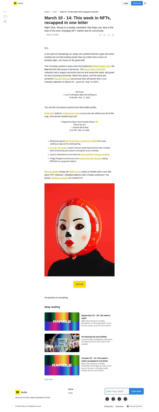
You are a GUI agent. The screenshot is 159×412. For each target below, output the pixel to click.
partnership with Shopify (90, 159)
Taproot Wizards (62, 79)
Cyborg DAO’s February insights (95, 155)
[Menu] (145, 3)
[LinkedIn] (113, 399)
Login (126, 3)
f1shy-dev (49, 113)
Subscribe (137, 3)
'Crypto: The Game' (58, 148)
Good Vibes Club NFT (95, 69)
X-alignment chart (71, 113)
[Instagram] (125, 399)
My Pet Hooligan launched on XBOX (82, 141)
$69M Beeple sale (101, 66)
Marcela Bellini (51, 172)
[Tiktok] (119, 399)
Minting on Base (60, 178)
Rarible (46, 12)
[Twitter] (107, 399)
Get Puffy (79, 284)
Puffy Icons (75, 172)
